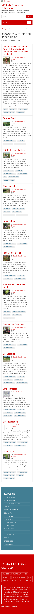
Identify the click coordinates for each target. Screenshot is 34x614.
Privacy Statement (12, 606)
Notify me (5, 29)
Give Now (5, 581)
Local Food (21, 141)
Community (13, 109)
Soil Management (8, 170)
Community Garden (9, 112)
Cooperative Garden (9, 180)
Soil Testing (19, 170)
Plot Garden (20, 475)
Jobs (30, 577)
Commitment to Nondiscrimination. (16, 601)
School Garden (8, 415)
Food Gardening (23, 109)
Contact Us (28, 581)
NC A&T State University (12, 594)
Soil (5, 177)
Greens (5, 109)
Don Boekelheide (18, 57)
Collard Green (20, 112)
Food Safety (7, 312)
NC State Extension (13, 563)
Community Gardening (9, 141)
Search (29, 16)
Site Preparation (22, 442)
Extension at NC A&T (19, 577)
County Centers (16, 581)
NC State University (19, 592)
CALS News (5, 577)
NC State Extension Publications (12, 7)
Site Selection (19, 379)
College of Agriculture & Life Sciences (14, 574)
